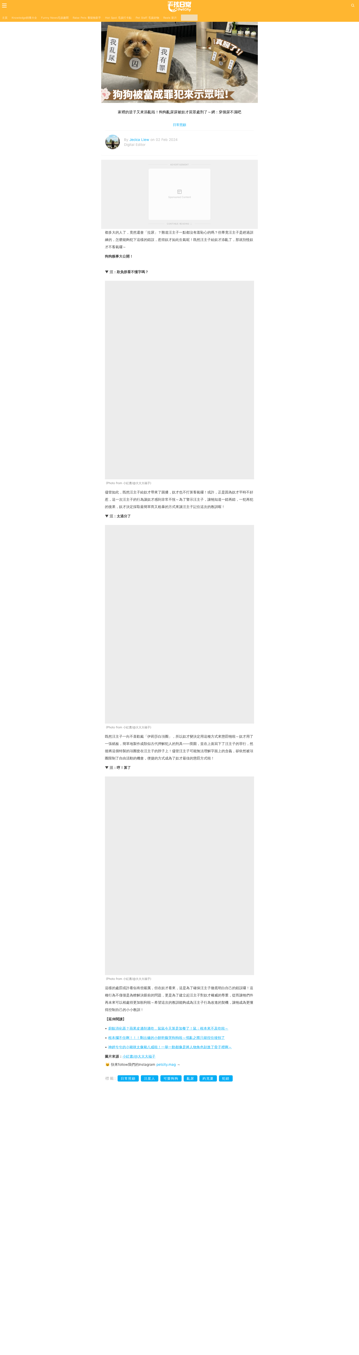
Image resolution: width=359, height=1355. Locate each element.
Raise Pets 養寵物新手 (87, 17)
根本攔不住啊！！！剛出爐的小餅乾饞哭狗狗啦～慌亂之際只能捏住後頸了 (166, 1038)
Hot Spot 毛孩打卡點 (118, 17)
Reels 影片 (170, 17)
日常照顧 (179, 125)
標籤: (110, 1078)
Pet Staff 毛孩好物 (147, 17)
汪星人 (149, 1078)
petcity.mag (166, 1064)
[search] (352, 5)
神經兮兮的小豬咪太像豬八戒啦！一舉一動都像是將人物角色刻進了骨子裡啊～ (170, 1047)
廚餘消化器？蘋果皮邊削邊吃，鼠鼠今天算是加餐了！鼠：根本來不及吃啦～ (168, 1028)
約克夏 (208, 1078)
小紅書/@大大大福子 (139, 1056)
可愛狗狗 (171, 1078)
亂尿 (190, 1078)
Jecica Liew (139, 140)
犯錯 (226, 1078)
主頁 (4, 17)
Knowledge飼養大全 (24, 17)
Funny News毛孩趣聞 (55, 17)
